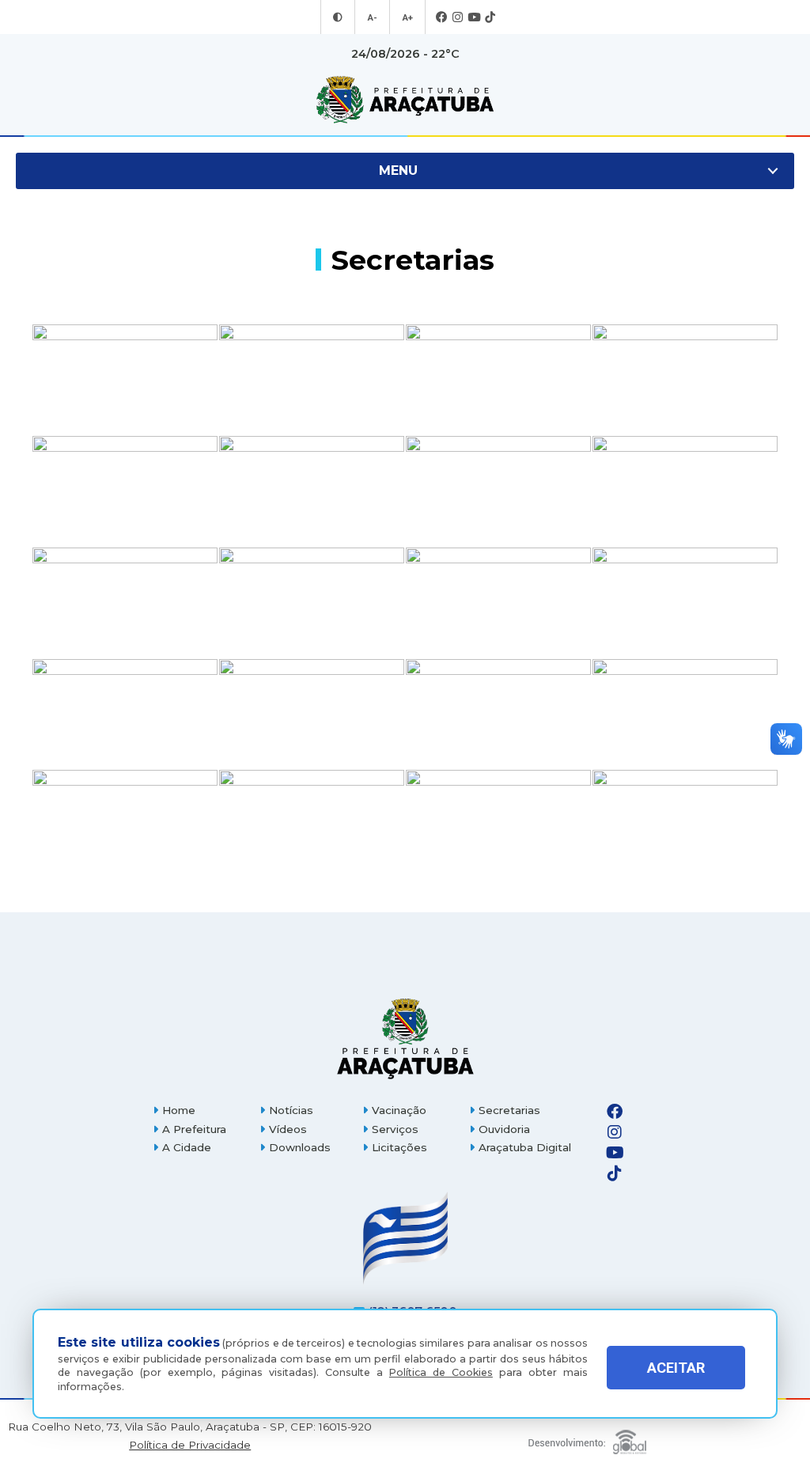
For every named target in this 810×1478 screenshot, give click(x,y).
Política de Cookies (441, 1372)
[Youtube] (474, 18)
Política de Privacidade (190, 1445)
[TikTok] (490, 18)
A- (372, 17)
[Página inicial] (405, 1038)
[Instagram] (457, 18)
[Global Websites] (587, 1438)
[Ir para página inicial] (405, 100)
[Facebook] (441, 18)
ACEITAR (676, 1367)
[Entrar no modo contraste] (337, 17)
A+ (407, 17)
